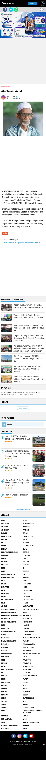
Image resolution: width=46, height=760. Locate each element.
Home (3, 87)
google (26, 571)
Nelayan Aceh (6, 654)
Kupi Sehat (5, 628)
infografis (27, 590)
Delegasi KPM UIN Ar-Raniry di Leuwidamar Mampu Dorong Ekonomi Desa (18, 453)
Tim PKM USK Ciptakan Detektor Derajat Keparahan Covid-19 (23, 243)
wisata (25, 729)
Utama (25, 716)
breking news (28, 546)
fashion (4, 565)
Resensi (4, 685)
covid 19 (4, 555)
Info (3, 590)
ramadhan (5, 682)
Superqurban (28, 698)
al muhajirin (28, 524)
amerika (4, 527)
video (25, 719)
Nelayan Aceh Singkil (31, 654)
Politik (4, 676)
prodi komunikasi (30, 676)
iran (3, 603)
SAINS (25, 688)
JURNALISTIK (28, 606)
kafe (25, 612)
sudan (3, 698)
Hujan (3, 584)
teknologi (5, 701)
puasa (25, 679)
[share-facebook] (5, 9)
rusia (25, 685)
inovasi (4, 597)
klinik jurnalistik (8, 622)
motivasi (4, 647)
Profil (3, 679)
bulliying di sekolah (9, 552)
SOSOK (25, 695)
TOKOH (3, 704)
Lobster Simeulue (8, 631)
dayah (3, 558)
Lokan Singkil (28, 631)
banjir (25, 533)
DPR (24, 558)
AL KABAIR (5, 524)
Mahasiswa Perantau (31, 638)
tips (24, 701)
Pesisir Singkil (7, 669)
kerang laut (6, 619)
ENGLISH (26, 562)
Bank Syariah (6, 536)
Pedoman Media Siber (23, 741)
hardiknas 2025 (7, 577)
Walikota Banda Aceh (9, 725)
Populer (32, 3)
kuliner (26, 625)
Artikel (26, 530)
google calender (8, 574)
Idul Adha (27, 584)
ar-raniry (5, 530)
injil (25, 593)
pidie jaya (27, 669)
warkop (26, 725)
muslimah (27, 650)
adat (25, 520)
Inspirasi (27, 597)
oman (25, 657)
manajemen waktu (8, 641)
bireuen (26, 543)
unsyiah (4, 716)
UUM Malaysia (6, 719)
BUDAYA (4, 549)
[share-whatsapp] (16, 9)
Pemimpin (27, 663)
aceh (3, 520)
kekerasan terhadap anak (12, 616)
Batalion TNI (28, 536)
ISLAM (25, 603)
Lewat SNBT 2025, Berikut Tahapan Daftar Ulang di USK (17, 437)
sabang (4, 688)
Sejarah (26, 692)
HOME (25, 581)
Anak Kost (27, 527)
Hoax (3, 581)
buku (25, 549)
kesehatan (27, 619)
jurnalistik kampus (9, 609)
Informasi (5, 593)
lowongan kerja (29, 635)
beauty (4, 539)
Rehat (25, 682)
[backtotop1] (44, 744)
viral (3, 722)
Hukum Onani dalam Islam (16, 495)
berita (5, 233)
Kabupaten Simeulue (31, 609)
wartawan (5, 729)
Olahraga (5, 657)
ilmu (25, 587)
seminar (4, 695)
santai (4, 692)
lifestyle (27, 628)
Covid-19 (26, 555)
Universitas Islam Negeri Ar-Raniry (33, 712)
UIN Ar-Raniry (28, 708)
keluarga (27, 616)
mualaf (4, 650)
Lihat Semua (23, 408)
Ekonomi (4, 562)
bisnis (3, 546)
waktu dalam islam (31, 722)
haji (24, 574)
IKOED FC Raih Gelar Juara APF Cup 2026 (16, 466)
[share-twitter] (11, 9)
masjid (26, 641)
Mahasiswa (5, 638)
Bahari (4, 533)
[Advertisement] (23, 61)
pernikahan (28, 666)
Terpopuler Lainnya (23, 509)
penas (3, 666)
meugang (4, 644)
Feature (26, 565)
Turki (3, 708)
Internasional (7, 600)
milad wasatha (29, 644)
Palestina (27, 660)
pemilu (4, 663)
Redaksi (12, 741)
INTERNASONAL (28, 600)
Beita (25, 539)
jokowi (4, 606)
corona (26, 552)
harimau (26, 577)
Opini (3, 660)
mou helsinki (28, 647)
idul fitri (5, 587)
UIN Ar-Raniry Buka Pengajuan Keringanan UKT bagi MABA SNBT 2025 (18, 482)
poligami (26, 673)
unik (3, 711)
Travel (26, 704)
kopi (3, 625)
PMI (2, 673)
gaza (3, 571)
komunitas (27, 622)
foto (3, 568)
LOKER (3, 635)
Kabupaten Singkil (8, 612)
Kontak (34, 741)
